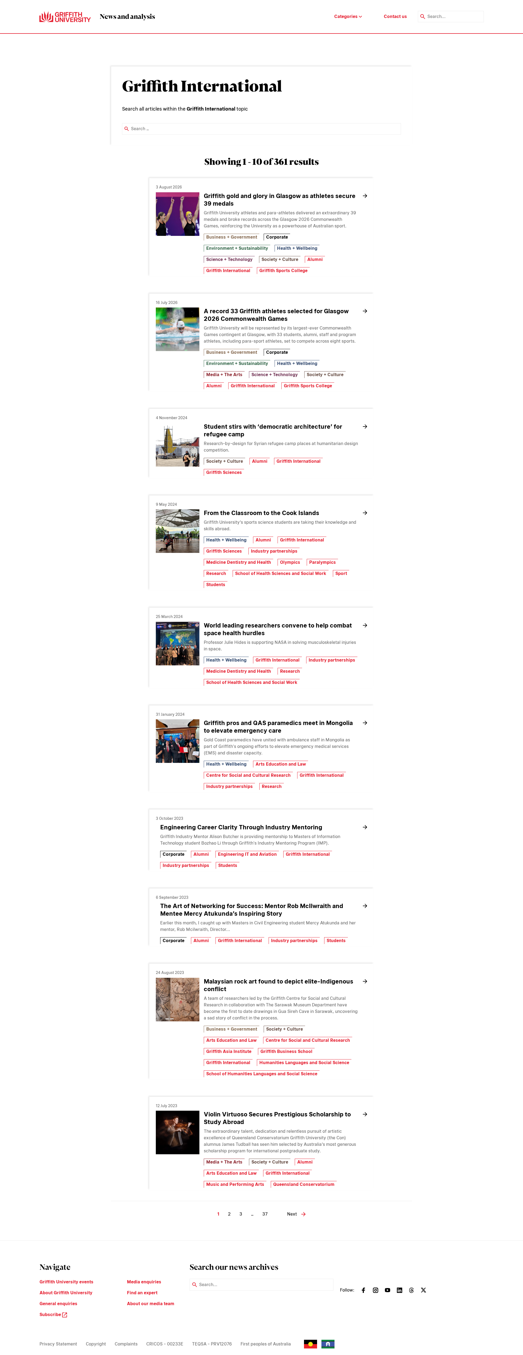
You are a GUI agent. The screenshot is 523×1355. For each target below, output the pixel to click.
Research (216, 573)
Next (292, 1214)
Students (215, 584)
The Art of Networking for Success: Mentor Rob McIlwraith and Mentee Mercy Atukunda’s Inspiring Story (251, 909)
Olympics (290, 562)
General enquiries (58, 1303)
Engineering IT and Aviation (247, 854)
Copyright (96, 1344)
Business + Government (231, 237)
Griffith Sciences (224, 472)
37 (264, 1214)
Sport (341, 573)
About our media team (150, 1303)
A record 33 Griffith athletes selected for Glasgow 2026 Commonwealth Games (276, 314)
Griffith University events (66, 1281)
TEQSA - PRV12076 (212, 1344)
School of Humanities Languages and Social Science (261, 1073)
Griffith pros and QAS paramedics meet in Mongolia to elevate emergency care (278, 726)
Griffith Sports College (283, 270)
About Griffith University (65, 1292)
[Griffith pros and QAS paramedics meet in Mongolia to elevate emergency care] (177, 741)
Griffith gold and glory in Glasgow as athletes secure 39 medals (279, 199)
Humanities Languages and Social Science (304, 1062)
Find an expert (142, 1292)
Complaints (126, 1344)
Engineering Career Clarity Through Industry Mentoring (241, 827)
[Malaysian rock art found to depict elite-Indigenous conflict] (177, 999)
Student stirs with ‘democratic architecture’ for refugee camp (273, 430)
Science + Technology (229, 259)
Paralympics (322, 562)
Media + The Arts (224, 374)
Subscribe (50, 1314)
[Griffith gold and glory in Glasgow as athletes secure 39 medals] (177, 214)
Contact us (395, 16)
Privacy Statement (58, 1344)
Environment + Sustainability (237, 248)
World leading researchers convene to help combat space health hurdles (278, 629)
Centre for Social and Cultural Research (248, 775)
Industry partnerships (274, 551)
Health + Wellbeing (297, 248)
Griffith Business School (286, 1051)
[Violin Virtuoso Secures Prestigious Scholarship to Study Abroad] (177, 1132)
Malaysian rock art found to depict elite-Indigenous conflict (278, 985)
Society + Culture (280, 259)
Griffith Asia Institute (228, 1051)
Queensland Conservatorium (304, 1184)
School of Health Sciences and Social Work (280, 573)
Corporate (277, 237)
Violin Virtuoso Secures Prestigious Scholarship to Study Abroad (277, 1118)
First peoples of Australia (266, 1344)
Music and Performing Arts (235, 1184)
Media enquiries (144, 1281)
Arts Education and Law (281, 764)
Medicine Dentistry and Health (238, 562)
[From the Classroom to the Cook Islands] (177, 531)
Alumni (315, 259)
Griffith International (228, 270)
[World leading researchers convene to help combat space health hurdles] (177, 643)
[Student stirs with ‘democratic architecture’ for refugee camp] (177, 445)
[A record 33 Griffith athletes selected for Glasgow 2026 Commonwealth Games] (177, 329)
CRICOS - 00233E (164, 1344)
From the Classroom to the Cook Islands (261, 512)
